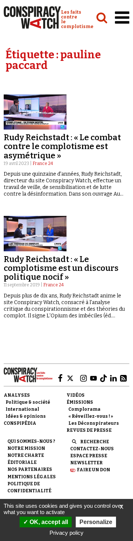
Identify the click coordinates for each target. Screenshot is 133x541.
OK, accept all (48, 522)
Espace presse (88, 455)
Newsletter (86, 462)
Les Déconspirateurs (93, 423)
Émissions (79, 402)
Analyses (17, 395)
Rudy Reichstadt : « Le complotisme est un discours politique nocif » (61, 268)
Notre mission (26, 448)
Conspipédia (20, 423)
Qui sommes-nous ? (31, 441)
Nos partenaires (29, 469)
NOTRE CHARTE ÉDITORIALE (25, 459)
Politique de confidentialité (29, 487)
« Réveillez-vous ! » (90, 416)
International (22, 409)
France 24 (43, 163)
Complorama (84, 409)
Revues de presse (89, 430)
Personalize (95, 522)
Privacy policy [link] (66, 533)
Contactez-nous (92, 448)
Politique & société (28, 402)
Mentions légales (31, 476)
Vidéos (75, 395)
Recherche (94, 441)
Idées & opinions (26, 416)
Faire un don (93, 469)
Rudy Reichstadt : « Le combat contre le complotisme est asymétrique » (62, 146)
